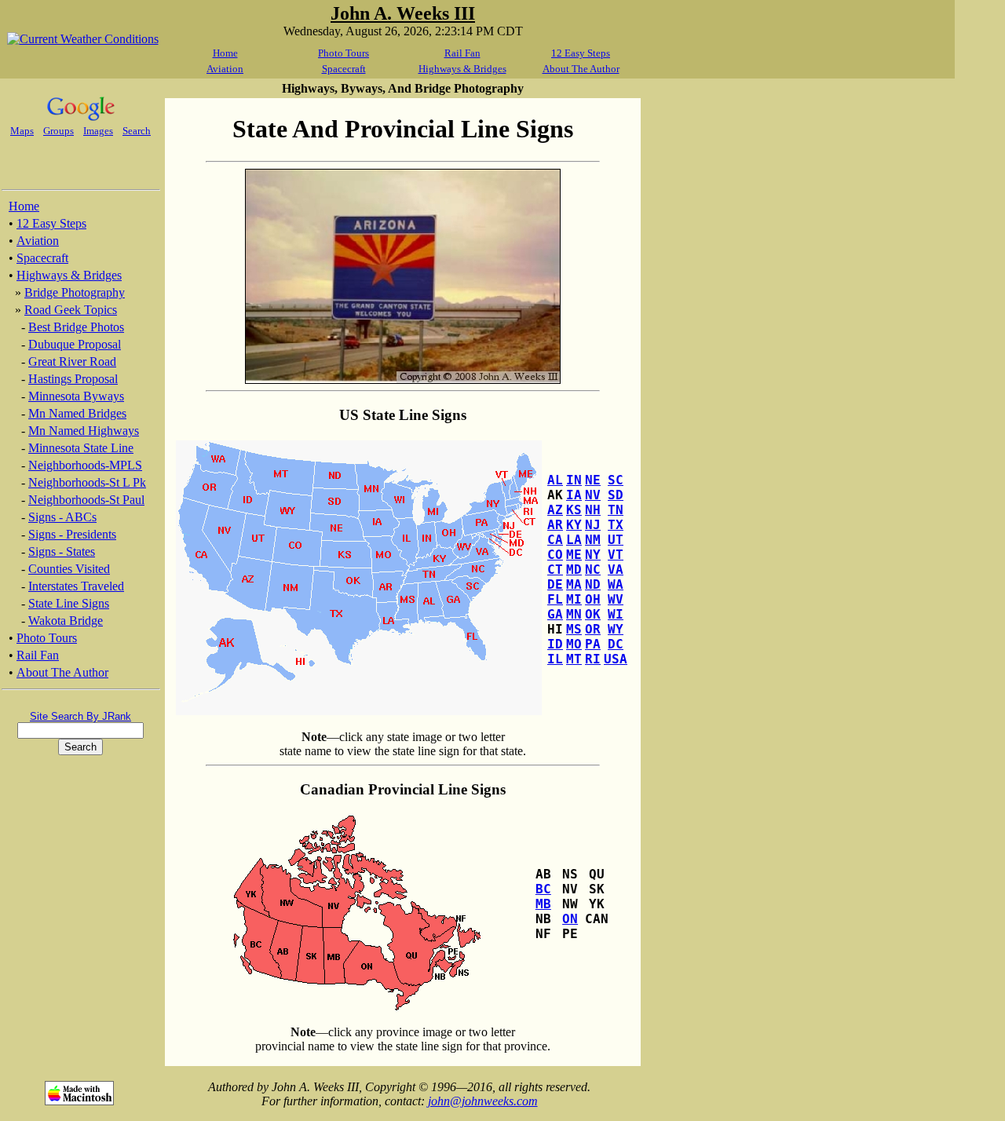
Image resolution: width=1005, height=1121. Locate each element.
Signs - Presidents (72, 534)
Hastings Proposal (73, 378)
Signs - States (61, 551)
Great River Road (72, 361)
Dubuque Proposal (74, 344)
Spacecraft (344, 69)
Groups (58, 131)
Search (136, 131)
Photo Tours (343, 53)
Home (225, 53)
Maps (22, 131)
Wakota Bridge (65, 620)
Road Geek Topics (70, 309)
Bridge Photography (74, 292)
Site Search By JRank (80, 716)
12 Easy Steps (580, 53)
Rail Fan (462, 53)
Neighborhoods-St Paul (86, 499)
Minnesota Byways (76, 396)
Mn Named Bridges (77, 413)
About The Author (581, 69)
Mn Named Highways (83, 430)
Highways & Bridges (462, 69)
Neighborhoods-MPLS (85, 465)
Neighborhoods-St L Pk (87, 482)
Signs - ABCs (62, 517)
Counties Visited (69, 568)
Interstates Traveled (76, 586)
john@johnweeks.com (483, 1101)
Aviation (224, 69)
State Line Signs (68, 603)
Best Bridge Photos (76, 327)
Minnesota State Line (80, 448)
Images (98, 131)
